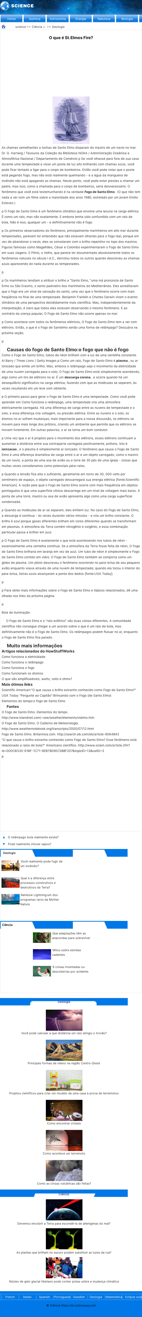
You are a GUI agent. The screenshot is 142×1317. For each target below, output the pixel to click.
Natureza (104, 19)
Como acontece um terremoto (64, 1153)
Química (34, 19)
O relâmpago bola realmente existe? (33, 837)
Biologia (127, 19)
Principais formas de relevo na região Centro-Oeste (64, 1063)
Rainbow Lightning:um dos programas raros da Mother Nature (39, 899)
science (20, 27)
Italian (27, 1297)
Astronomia (58, 19)
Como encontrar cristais (64, 1123)
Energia (81, 19)
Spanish (44, 1297)
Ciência (37, 27)
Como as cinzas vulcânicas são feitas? (64, 1183)
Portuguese (61, 1297)
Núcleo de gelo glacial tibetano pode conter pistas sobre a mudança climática (64, 1281)
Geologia (58, 27)
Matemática (113, 1297)
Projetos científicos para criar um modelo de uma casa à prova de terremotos (64, 1093)
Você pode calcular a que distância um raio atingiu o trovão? (64, 1033)
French (10, 1297)
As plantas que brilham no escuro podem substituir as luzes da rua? (63, 1252)
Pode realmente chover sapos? (29, 844)
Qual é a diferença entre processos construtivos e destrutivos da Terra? (38, 882)
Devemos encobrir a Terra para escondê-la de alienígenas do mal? (63, 1223)
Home (11, 19)
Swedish (79, 1297)
